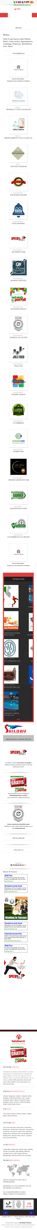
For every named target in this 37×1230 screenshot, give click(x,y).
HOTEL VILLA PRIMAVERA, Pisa (18, 661)
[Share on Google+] (16, 865)
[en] (19, 2)
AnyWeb (4, 1216)
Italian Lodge (23, 1149)
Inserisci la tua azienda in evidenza (18, 81)
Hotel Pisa (29, 1131)
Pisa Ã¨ (23, 1135)
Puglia (28, 1100)
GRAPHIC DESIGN (18, 394)
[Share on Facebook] (11, 865)
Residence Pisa (16, 1133)
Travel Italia (11, 1151)
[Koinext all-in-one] (18, 324)
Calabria (18, 1096)
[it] (15, 2)
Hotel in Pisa (21, 1131)
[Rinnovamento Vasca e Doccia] (18, 125)
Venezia (19, 1113)
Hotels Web (7, 1149)
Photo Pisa (22, 1129)
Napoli (5, 1116)
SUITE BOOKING (18, 223)
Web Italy (27, 1151)
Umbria (5, 1104)
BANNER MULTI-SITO (18, 508)
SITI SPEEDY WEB (18, 252)
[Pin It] (20, 865)
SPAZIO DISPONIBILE (18, 79)
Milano (29, 1113)
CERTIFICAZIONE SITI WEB (18, 480)
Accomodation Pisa (26, 1133)
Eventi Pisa (28, 1127)
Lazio (23, 1098)
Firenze (13, 1113)
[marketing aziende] (18, 68)
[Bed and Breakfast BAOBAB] (18, 620)
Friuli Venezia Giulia (15, 1098)
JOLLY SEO (18, 366)
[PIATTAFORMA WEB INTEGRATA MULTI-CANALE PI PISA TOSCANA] (13, 1204)
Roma (8, 1113)
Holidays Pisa (7, 1135)
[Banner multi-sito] (18, 495)
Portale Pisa (6, 1129)
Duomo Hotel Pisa (11, 1137)
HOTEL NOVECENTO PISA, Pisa (18, 687)
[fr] (24, 2)
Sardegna (6, 1102)
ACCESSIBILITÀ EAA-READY (18, 537)
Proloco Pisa (20, 1127)
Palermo (24, 1113)
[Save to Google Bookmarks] (13, 865)
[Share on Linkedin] (18, 865)
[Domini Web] (18, 438)
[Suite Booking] (18, 210)
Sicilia (11, 1102)
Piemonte (22, 1100)
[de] (28, 2)
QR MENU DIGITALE (18, 280)
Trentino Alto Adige (25, 1102)
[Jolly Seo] (18, 353)
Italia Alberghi (20, 1151)
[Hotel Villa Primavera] (18, 648)
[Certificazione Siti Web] (18, 467)
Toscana (16, 1102)
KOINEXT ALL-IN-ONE (18, 337)
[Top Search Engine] (18, 182)
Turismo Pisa (29, 1129)
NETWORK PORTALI (18, 309)
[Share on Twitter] (23, 865)
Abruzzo (6, 1096)
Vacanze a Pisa (16, 1135)
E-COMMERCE (18, 423)
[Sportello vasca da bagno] (18, 96)
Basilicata (12, 1096)
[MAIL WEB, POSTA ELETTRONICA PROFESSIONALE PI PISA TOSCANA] (23, 1204)
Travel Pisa (6, 1131)
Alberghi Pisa (7, 1133)
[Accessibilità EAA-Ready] (18, 524)
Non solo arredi (26, 1155)
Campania (24, 1096)
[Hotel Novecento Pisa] (18, 674)
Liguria (28, 1098)
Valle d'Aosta (11, 1104)
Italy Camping (18, 1153)
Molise (12, 1100)
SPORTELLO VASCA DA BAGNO (18, 109)
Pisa (5, 1113)
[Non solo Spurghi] (18, 153)
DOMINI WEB (18, 451)
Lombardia (6, 1100)
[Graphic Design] (18, 381)
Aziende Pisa (14, 1129)
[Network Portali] (18, 296)
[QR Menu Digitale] (18, 267)
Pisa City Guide (11, 1127)
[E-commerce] (18, 410)
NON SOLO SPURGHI (18, 166)
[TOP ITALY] (18, 596)
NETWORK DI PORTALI (12, 1188)
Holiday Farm (15, 1149)
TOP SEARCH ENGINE (18, 195)
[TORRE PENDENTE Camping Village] (18, 700)
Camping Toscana (8, 1153)
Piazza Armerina (12, 1116)
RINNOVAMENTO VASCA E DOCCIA (18, 138)
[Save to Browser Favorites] (25, 865)
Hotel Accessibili (16, 1155)
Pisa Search (13, 1131)
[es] (32, 2)
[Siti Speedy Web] (18, 239)
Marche (17, 1100)
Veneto (18, 1104)
